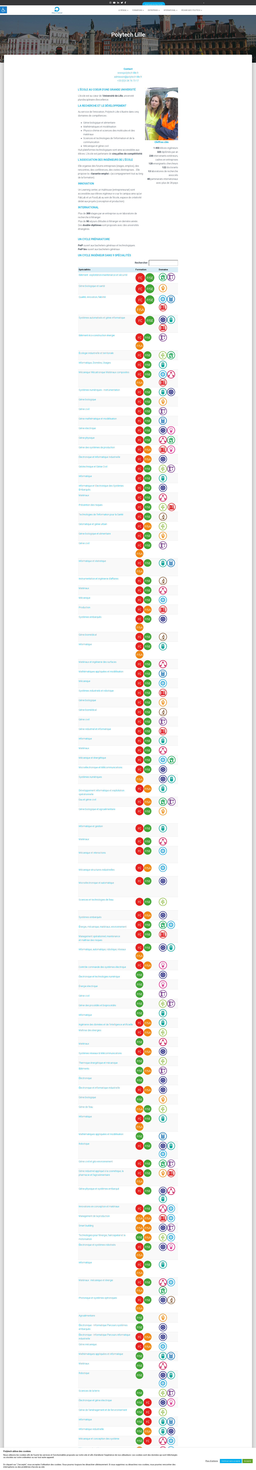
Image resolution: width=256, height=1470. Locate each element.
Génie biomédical (88, 634)
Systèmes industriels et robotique (96, 690)
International (170, 10)
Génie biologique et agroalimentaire (97, 809)
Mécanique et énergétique (92, 757)
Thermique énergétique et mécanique (98, 1062)
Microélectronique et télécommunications (100, 767)
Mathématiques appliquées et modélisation (101, 671)
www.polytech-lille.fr (128, 72)
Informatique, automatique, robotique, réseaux (102, 949)
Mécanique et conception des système (99, 1438)
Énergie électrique (88, 986)
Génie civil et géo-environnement (96, 1161)
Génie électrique (87, 428)
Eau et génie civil (87, 799)
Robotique (84, 1143)
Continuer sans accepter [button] (230, 1461)
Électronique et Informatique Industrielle (99, 457)
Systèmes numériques (90, 777)
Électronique (85, 1078)
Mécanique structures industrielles (97, 869)
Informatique (85, 476)
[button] (3, 9)
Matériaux (84, 495)
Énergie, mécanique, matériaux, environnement (103, 926)
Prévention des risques (91, 504)
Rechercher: (141, 262)
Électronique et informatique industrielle (99, 1087)
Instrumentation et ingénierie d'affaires (98, 578)
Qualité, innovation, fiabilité (92, 297)
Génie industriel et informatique (95, 729)
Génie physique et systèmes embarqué (99, 1188)
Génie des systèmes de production (97, 447)
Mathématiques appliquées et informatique (101, 1353)
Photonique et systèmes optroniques (98, 1297)
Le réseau (122, 10)
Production (84, 607)
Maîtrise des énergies (90, 1030)
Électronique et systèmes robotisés (97, 1244)
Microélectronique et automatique (96, 882)
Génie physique (87, 437)
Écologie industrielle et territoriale (96, 353)
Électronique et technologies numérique (99, 976)
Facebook (125, 3)
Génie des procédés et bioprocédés (97, 1005)
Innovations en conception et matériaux (99, 1206)
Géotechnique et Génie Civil (93, 466)
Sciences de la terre (89, 1390)
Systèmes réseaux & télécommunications (100, 1053)
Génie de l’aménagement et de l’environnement (103, 1410)
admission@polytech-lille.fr (128, 76)
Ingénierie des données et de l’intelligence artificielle (106, 1024)
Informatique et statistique (92, 561)
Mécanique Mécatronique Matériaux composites (104, 372)
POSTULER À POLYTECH (153, 4)
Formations (137, 10)
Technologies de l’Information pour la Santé (101, 514)
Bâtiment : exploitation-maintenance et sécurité (103, 275)
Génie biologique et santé (92, 286)
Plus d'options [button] (211, 1461)
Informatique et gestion (91, 826)
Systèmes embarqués (90, 617)
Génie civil (84, 409)
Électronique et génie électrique (95, 1400)
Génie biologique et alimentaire (95, 533)
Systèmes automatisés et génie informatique (102, 317)
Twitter (122, 3)
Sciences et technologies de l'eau (96, 899)
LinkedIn (118, 3)
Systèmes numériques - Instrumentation (99, 389)
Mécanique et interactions (92, 852)
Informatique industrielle (91, 1429)
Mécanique (84, 597)
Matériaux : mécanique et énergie (96, 1280)
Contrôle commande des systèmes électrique (102, 967)
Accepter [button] (247, 1461)
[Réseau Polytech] (57, 10)
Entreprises (153, 10)
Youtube (114, 3)
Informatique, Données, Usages (95, 362)
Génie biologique (87, 399)
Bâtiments (84, 1068)
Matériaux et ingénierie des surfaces (97, 662)
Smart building (86, 1225)
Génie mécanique (88, 1344)
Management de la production (94, 1216)
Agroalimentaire (87, 1315)
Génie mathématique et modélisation (98, 418)
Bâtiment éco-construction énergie (97, 335)
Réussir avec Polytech (191, 10)
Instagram (110, 3)
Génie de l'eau (86, 1106)
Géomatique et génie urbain (93, 524)
